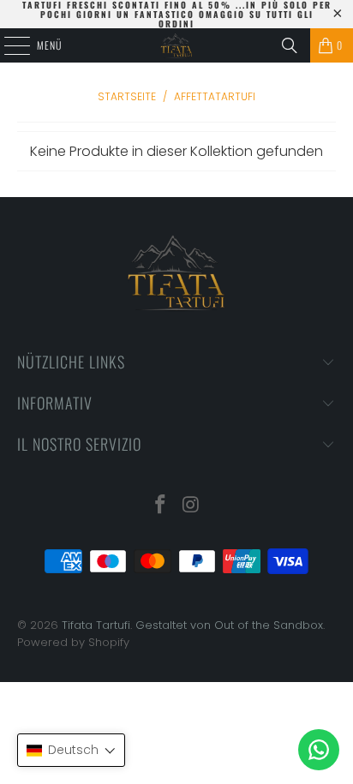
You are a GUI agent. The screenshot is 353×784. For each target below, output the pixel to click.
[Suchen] (289, 45)
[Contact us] (318, 749)
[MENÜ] (7, 45)
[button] (71, 750)
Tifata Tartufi (96, 625)
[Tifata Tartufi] (176, 45)
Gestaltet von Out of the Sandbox (229, 625)
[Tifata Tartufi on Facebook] (160, 506)
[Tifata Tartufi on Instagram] (191, 506)
